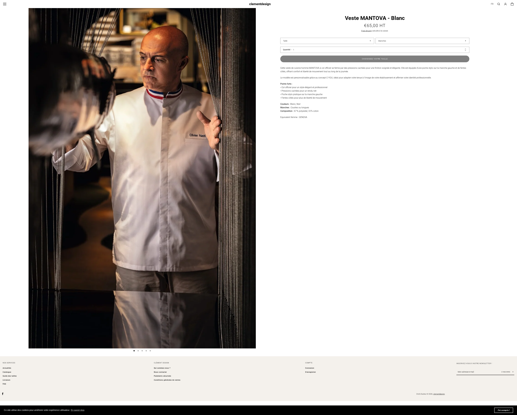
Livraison (6, 380)
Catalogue (7, 372)
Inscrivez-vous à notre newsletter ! (474, 363)
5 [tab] (150, 351)
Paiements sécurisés (162, 376)
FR (492, 4)
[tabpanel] (142, 177)
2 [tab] (138, 351)
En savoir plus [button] (77, 410)
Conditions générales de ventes (167, 380)
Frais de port (366, 31)
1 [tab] (134, 351)
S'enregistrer (310, 372)
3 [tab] (142, 351)
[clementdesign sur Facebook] (2, 394)
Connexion (309, 368)
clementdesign (260, 4)
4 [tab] (146, 351)
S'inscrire (506, 372)
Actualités (7, 368)
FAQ (4, 384)
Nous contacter (160, 372)
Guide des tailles (10, 376)
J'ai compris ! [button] (504, 410)
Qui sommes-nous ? (162, 368)
